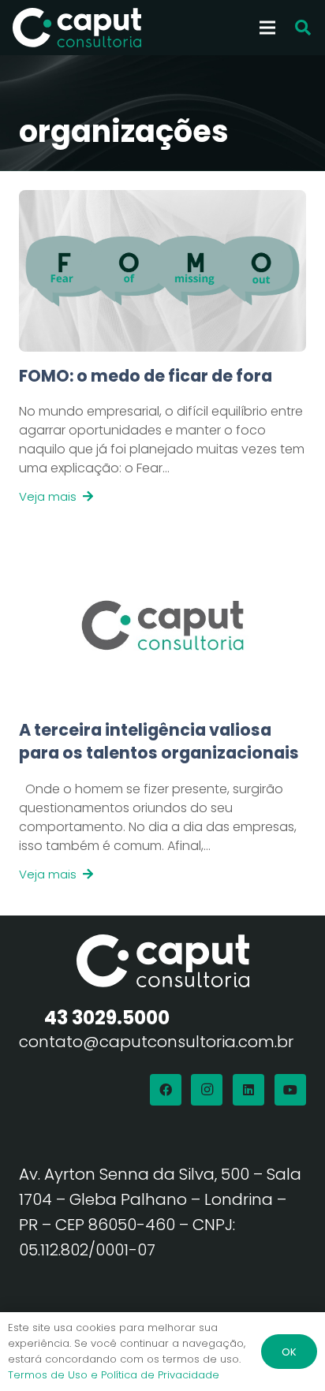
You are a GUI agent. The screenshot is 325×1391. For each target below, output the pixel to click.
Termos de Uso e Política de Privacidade (113, 1374)
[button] (303, 27)
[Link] (162, 435)
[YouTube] (290, 1090)
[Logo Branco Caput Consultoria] (77, 27)
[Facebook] (165, 1090)
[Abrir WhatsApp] (285, 1351)
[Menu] (267, 27)
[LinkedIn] (248, 1090)
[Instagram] (206, 1090)
